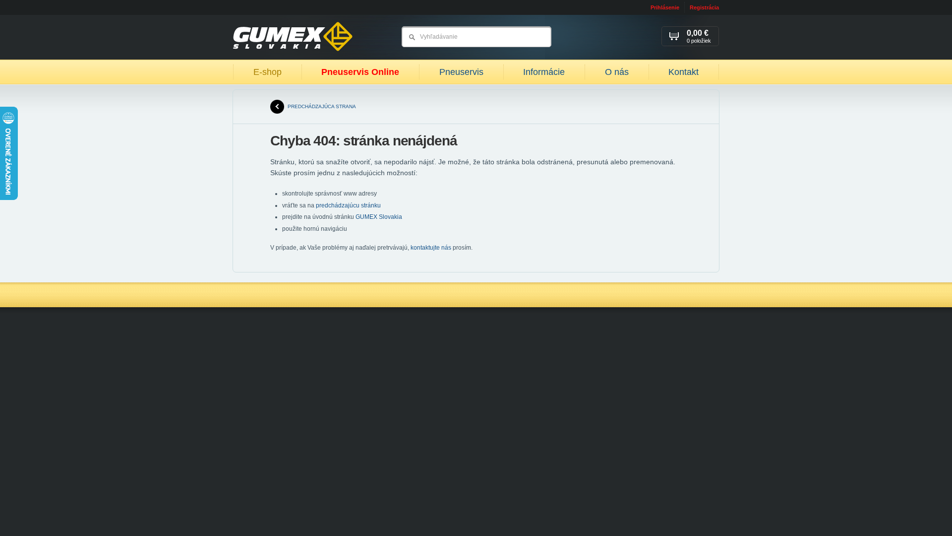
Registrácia (704, 7)
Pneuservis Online (360, 72)
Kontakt (683, 72)
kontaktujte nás (431, 247)
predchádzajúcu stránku (348, 205)
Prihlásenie (665, 7)
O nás (617, 72)
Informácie (544, 72)
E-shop (267, 72)
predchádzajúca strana (322, 106)
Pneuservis (461, 72)
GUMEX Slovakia (379, 216)
